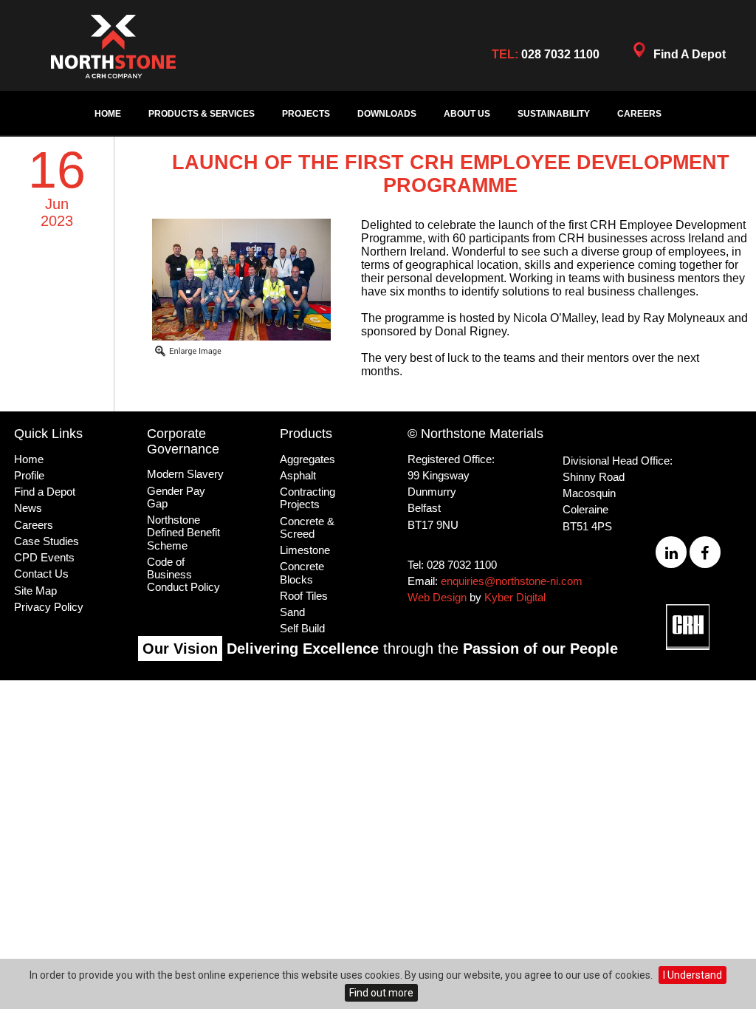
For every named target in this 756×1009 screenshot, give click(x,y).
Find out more (381, 993)
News (28, 508)
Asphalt (298, 475)
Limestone (305, 550)
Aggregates (307, 459)
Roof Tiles (304, 595)
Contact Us (41, 573)
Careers (639, 114)
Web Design (437, 597)
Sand (292, 612)
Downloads (386, 114)
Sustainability (554, 114)
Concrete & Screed (307, 527)
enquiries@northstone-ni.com (512, 581)
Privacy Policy (48, 607)
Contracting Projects (307, 497)
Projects (306, 114)
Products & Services (201, 114)
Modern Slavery (185, 474)
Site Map (35, 590)
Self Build (302, 628)
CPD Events (44, 557)
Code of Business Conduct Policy (183, 574)
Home (107, 114)
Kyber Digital (515, 597)
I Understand (692, 975)
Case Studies (46, 541)
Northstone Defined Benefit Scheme (183, 532)
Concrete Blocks (302, 572)
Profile (29, 475)
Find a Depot (44, 491)
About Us (467, 114)
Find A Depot (689, 54)
